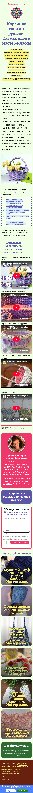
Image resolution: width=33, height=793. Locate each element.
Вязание (26, 52)
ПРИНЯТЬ (22, 791)
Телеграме (21, 753)
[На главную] (16, 18)
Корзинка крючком (16, 61)
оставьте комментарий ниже (16, 475)
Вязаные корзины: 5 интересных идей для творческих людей (14, 201)
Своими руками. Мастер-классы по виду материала (16, 79)
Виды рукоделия (16, 49)
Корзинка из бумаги (21, 58)
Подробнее (10, 791)
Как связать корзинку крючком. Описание (14, 207)
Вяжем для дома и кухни (12, 52)
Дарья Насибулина (22, 765)
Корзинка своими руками (16, 67)
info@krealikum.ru (23, 766)
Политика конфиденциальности (10, 773)
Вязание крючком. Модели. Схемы (16, 55)
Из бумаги (8, 58)
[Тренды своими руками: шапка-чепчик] (16, 601)
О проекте (4, 776)
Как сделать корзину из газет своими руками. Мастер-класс (17, 212)
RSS (2, 781)
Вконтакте (25, 751)
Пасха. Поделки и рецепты (16, 73)
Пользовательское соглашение (10, 771)
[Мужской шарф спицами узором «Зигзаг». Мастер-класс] (17, 575)
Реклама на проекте (7, 778)
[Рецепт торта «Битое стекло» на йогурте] (16, 662)
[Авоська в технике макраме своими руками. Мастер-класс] (17, 635)
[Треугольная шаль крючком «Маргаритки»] (16, 724)
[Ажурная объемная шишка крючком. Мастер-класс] (17, 698)
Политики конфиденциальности (20, 539)
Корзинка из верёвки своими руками (17, 217)
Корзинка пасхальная (16, 64)
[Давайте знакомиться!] (16, 444)
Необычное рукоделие (16, 70)
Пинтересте (10, 753)
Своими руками (16, 76)
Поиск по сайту (5, 779)
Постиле (16, 755)
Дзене (17, 751)
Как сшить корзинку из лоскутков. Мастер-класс (16, 223)
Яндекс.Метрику (16, 787)
